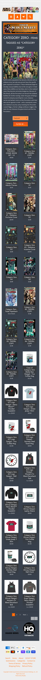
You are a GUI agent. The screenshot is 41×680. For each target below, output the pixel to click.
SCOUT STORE (30, 658)
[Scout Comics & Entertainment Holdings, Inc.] (20, 10)
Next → (25, 615)
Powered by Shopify (21, 675)
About (21, 658)
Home (14, 658)
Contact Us (31, 661)
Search (7, 658)
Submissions (10, 661)
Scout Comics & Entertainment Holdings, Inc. (24, 672)
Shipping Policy (14, 666)
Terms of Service (14, 663)
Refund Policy (27, 666)
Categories (21, 661)
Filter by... (20, 124)
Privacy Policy (27, 663)
